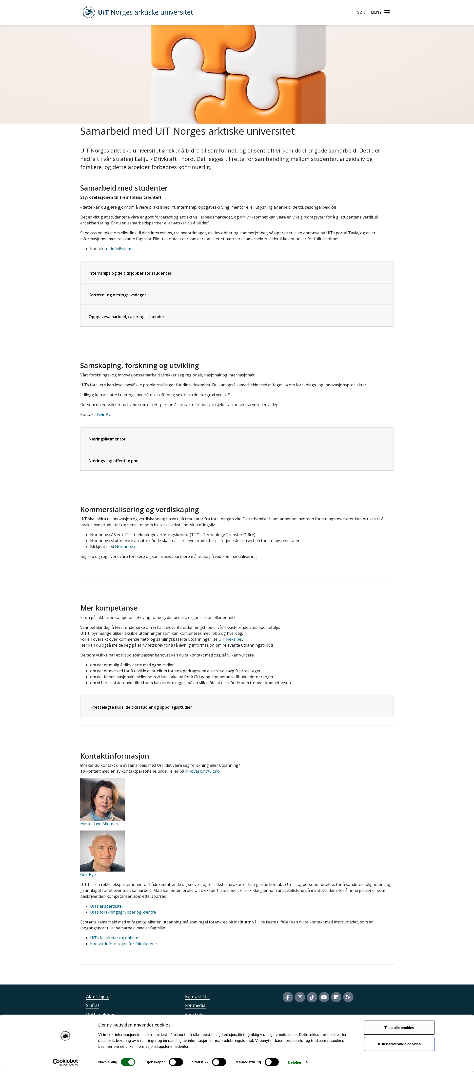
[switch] (176, 1062)
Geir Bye (105, 414)
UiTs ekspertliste (106, 906)
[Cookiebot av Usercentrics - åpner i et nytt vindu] (65, 1062)
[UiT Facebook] (288, 997)
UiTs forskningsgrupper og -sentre (123, 912)
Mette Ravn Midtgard (99, 823)
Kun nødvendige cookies (399, 1044)
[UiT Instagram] (300, 997)
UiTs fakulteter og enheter (115, 938)
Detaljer (294, 1062)
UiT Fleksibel (230, 639)
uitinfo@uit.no (119, 248)
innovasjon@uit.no (202, 771)
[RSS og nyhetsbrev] (348, 997)
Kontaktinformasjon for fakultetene (123, 943)
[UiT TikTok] (312, 997)
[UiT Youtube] (324, 997)
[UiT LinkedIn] (336, 997)
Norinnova (124, 546)
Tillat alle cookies (399, 1028)
